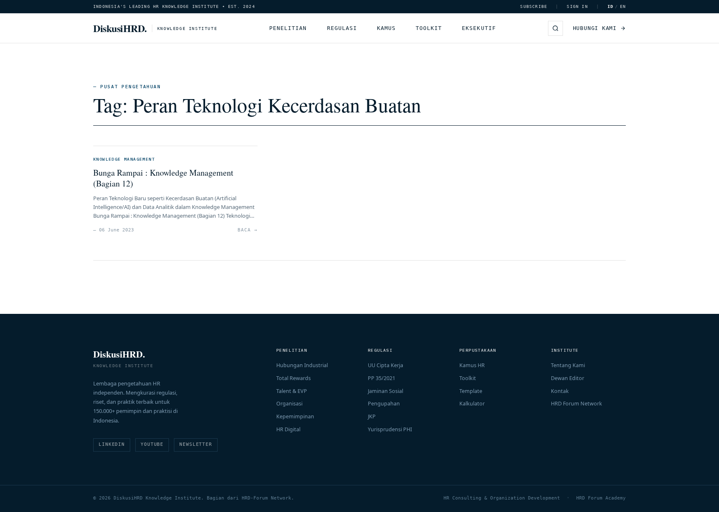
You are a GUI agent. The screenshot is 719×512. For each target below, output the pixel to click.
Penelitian (288, 28)
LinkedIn (112, 444)
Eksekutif (479, 28)
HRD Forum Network (576, 403)
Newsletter (195, 444)
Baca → (247, 230)
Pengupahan (384, 403)
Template (470, 391)
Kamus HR (472, 365)
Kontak (560, 391)
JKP (372, 416)
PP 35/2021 (381, 378)
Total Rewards (293, 378)
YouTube (152, 444)
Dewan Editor (567, 378)
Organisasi (289, 403)
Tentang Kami (568, 365)
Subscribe (533, 6)
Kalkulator (472, 403)
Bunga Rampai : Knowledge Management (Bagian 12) (163, 178)
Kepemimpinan (295, 416)
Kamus (386, 28)
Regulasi (342, 28)
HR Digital (288, 429)
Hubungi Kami (595, 28)
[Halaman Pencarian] (555, 28)
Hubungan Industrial (302, 365)
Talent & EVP (291, 391)
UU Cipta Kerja (385, 365)
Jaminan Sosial (385, 391)
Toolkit (429, 28)
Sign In (577, 6)
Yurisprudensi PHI (390, 429)
